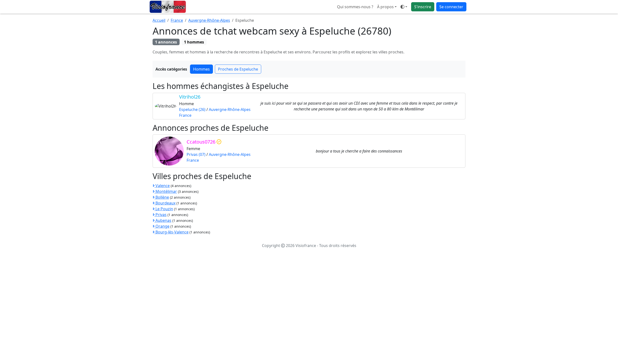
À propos (385, 6)
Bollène (161, 197)
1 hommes (194, 42)
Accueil (159, 20)
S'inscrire (422, 6)
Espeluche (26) (192, 109)
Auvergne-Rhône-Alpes (209, 20)
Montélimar (165, 191)
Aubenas (162, 220)
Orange (161, 226)
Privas (160, 214)
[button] (404, 7)
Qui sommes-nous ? (355, 6)
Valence (162, 185)
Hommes (201, 69)
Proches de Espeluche (238, 69)
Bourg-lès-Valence (171, 232)
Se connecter (451, 6)
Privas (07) (196, 154)
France (177, 20)
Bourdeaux (165, 203)
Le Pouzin (163, 208)
